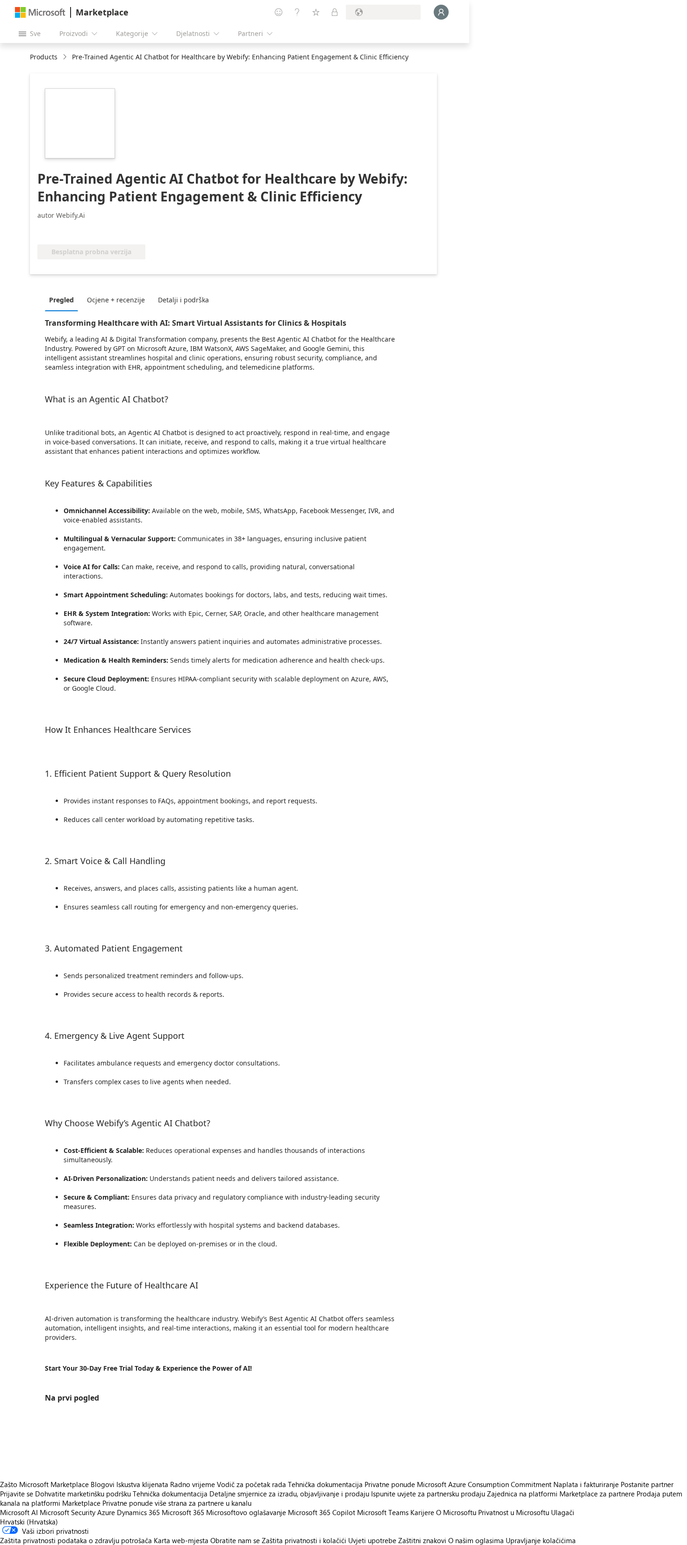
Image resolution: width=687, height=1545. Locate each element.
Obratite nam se (235, 1540)
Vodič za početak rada (251, 1484)
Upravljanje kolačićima (541, 1540)
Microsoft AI (19, 1512)
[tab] (64, 299)
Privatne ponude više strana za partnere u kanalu (176, 1503)
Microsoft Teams (382, 1512)
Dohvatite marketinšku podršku (83, 1493)
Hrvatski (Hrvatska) (29, 1521)
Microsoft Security (67, 1512)
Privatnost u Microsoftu (513, 1512)
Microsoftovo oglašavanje (246, 1512)
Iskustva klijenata (142, 1484)
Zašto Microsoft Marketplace (44, 1484)
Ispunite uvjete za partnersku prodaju (428, 1493)
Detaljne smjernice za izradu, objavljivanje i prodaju (289, 1493)
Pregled (61, 299)
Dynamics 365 (138, 1512)
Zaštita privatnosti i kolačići (304, 1540)
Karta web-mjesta (181, 1540)
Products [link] (43, 56)
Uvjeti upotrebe (372, 1540)
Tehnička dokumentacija (325, 1484)
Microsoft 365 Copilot (321, 1512)
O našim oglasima (476, 1540)
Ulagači (562, 1512)
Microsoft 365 (183, 1512)
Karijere (422, 1512)
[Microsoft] (40, 12)
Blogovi (102, 1484)
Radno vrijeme (192, 1484)
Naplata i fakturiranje (586, 1484)
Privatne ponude (390, 1484)
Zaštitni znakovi (422, 1540)
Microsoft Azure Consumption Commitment (485, 1484)
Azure (106, 1512)
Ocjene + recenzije (116, 299)
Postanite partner (647, 1484)
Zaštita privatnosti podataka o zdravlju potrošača (76, 1540)
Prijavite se (16, 1493)
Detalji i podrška (183, 299)
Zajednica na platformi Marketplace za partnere (561, 1493)
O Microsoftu (456, 1512)
